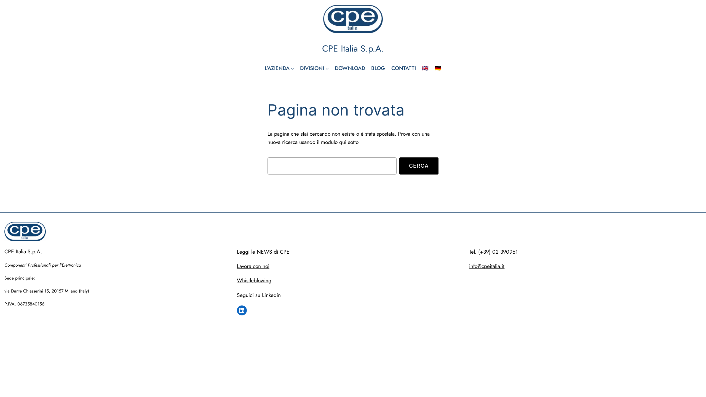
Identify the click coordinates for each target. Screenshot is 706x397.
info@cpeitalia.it (486, 266)
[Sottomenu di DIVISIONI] (327, 68)
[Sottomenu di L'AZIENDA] (292, 68)
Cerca (419, 165)
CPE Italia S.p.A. (353, 48)
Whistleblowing (254, 280)
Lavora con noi (253, 266)
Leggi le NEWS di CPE (263, 252)
